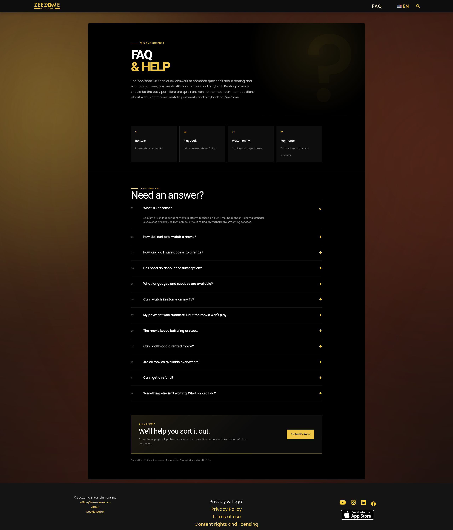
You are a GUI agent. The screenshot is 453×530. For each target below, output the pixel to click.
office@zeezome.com (95, 502)
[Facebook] (373, 502)
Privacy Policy (186, 460)
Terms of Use (172, 460)
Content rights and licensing (226, 524)
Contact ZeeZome (300, 434)
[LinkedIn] (363, 502)
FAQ (377, 6)
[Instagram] (353, 502)
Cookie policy (95, 512)
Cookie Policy (204, 460)
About (95, 507)
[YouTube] (342, 502)
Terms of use (226, 516)
